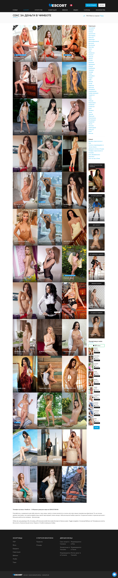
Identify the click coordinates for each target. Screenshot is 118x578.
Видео (76, 10)
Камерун (91, 70)
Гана (90, 51)
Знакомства (100, 10)
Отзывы (39, 545)
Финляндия (92, 120)
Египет (91, 60)
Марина (96, 403)
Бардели (16, 549)
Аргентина (92, 34)
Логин (102, 5)
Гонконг (91, 55)
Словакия (91, 105)
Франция (91, 116)
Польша (91, 101)
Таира (95, 387)
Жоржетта (97, 395)
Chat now (97, 352)
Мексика (91, 87)
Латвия (91, 82)
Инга (95, 418)
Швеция (91, 129)
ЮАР (90, 131)
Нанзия (96, 363)
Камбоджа (92, 68)
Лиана (96, 348)
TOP (14, 542)
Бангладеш (92, 36)
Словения (91, 106)
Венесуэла (92, 45)
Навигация (52, 10)
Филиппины (92, 118)
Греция (91, 57)
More (96, 427)
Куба (90, 80)
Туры (14, 562)
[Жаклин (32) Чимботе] (25, 43)
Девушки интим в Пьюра (96, 149)
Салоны (87, 10)
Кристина (96, 356)
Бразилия (91, 39)
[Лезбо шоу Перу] (49, 80)
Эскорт (26, 10)
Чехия (90, 124)
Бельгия (91, 37)
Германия (91, 53)
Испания (91, 62)
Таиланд (91, 110)
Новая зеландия (93, 93)
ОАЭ (90, 97)
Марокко (91, 85)
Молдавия (92, 89)
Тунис (90, 112)
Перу (102, 16)
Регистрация (91, 5)
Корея (90, 78)
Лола (95, 371)
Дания (91, 59)
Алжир (91, 32)
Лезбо (15, 559)
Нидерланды (92, 91)
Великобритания (94, 41)
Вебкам (65, 10)
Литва (90, 83)
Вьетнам (91, 47)
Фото (14, 545)
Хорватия (91, 122)
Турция (91, 114)
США (90, 108)
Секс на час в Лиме (94, 158)
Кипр (90, 74)
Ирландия (92, 64)
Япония (91, 133)
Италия (91, 66)
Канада (91, 72)
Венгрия (91, 43)
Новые (15, 10)
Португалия (92, 103)
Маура (95, 379)
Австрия (91, 30)
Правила (39, 542)
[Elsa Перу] (49, 43)
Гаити (90, 49)
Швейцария (92, 128)
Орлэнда (96, 410)
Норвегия (91, 95)
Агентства (38, 10)
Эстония (91, 126)
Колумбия (91, 76)
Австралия (92, 28)
